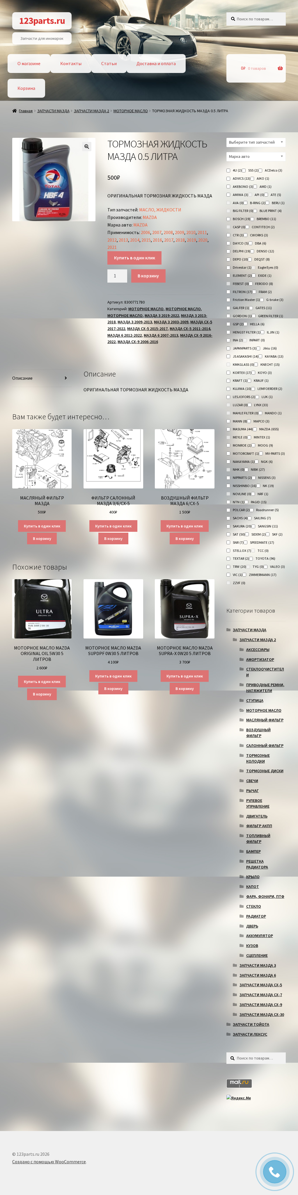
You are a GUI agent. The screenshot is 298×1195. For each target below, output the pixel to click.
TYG (258, 566)
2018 (180, 240)
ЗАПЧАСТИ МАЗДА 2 (91, 110)
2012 (112, 240)
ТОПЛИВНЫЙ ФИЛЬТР (258, 838)
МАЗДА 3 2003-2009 (171, 321)
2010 (191, 232)
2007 (157, 232)
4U (237, 170)
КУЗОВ (252, 945)
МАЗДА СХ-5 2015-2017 (147, 328)
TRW (239, 566)
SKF (277, 534)
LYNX (261, 405)
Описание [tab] (22, 378)
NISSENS (267, 477)
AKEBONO (243, 186)
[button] (86, 146)
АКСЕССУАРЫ (257, 649)
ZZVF (239, 583)
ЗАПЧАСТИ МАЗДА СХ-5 (261, 984)
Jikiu (270, 348)
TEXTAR (241, 558)
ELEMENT (242, 275)
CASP (239, 227)
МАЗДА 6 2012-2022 (124, 335)
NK (268, 486)
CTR (238, 235)
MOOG (265, 445)
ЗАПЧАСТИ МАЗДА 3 (258, 965)
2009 (179, 232)
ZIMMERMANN (262, 574)
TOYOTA (265, 558)
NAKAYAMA (244, 461)
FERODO (264, 283)
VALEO (277, 566)
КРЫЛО (253, 876)
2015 (146, 240)
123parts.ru (42, 20)
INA (238, 340)
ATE (276, 194)
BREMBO (266, 219)
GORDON (242, 316)
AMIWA (240, 194)
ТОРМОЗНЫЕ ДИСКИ (264, 770)
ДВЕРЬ (252, 926)
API (259, 194)
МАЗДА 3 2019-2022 (162, 315)
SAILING (262, 518)
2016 (157, 240)
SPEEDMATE (262, 542)
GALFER (241, 308)
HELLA (257, 324)
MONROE (242, 445)
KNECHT (270, 364)
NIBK (258, 469)
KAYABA (274, 356)
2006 (145, 232)
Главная (26, 110)
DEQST (262, 259)
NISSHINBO (244, 486)
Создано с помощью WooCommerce (49, 1161)
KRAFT (240, 380)
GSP (238, 324)
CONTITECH (263, 227)
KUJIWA (242, 388)
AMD (266, 186)
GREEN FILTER (270, 316)
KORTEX (242, 372)
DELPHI (241, 251)
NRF (263, 494)
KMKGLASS (243, 364)
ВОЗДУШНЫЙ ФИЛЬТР (258, 732)
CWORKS (259, 235)
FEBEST (241, 283)
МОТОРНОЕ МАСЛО (130, 110)
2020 (202, 240)
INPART (257, 340)
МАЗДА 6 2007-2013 (161, 335)
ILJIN (273, 332)
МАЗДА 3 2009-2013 (135, 321)
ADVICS (241, 178)
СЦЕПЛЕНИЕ (257, 955)
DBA (260, 243)
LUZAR (240, 405)
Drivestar (242, 267)
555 (253, 170)
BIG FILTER (243, 210)
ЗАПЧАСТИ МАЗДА (53, 110)
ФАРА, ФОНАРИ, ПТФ (265, 896)
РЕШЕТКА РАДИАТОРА (257, 864)
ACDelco (273, 170)
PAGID (259, 502)
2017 (168, 240)
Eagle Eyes (268, 267)
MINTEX (262, 437)
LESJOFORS (244, 397)
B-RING (257, 203)
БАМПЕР (253, 851)
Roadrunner (267, 510)
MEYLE (240, 437)
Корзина (26, 88)
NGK (267, 461)
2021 (112, 247)
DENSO (265, 251)
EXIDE (265, 275)
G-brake (274, 299)
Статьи (109, 63)
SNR (238, 542)
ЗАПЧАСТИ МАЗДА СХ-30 (262, 1014)
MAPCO (261, 421)
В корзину (148, 276)
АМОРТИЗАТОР (260, 659)
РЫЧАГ (252, 790)
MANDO (273, 413)
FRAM (265, 292)
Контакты (70, 63)
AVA (238, 203)
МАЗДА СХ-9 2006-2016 (138, 341)
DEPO (240, 259)
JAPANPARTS (244, 348)
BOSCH (241, 219)
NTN (238, 502)
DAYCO (241, 243)
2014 (134, 240)
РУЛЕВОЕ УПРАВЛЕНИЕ (257, 803)
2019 (191, 240)
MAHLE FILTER (245, 413)
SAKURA (242, 526)
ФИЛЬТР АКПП (259, 825)
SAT (239, 534)
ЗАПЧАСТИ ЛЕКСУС (250, 1034)
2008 (168, 232)
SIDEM (258, 534)
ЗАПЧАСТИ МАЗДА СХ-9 (261, 1004)
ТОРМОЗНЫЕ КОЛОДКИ (258, 758)
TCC (263, 550)
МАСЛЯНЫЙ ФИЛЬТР (264, 720)
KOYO (265, 372)
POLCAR (241, 510)
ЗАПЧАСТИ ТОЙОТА (251, 1024)
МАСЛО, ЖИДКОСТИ (160, 210)
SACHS (240, 518)
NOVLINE (242, 494)
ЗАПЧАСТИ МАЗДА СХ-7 (261, 994)
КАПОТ (252, 886)
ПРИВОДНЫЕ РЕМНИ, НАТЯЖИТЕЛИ (265, 687)
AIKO (263, 178)
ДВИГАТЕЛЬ (256, 816)
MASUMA (243, 429)
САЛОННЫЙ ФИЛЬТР (264, 745)
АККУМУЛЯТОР (259, 935)
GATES (264, 308)
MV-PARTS (275, 453)
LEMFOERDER (270, 388)
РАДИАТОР (256, 916)
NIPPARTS (242, 477)
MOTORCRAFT (246, 453)
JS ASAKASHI (245, 356)
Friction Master (246, 299)
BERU (278, 203)
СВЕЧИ (252, 780)
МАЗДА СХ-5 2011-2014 (190, 328)
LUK (267, 397)
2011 (202, 232)
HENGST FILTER (246, 332)
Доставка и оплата (156, 63)
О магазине (28, 63)
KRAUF (261, 380)
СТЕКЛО (253, 906)
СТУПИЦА (254, 700)
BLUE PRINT (271, 210)
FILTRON (242, 292)
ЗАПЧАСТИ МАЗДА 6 (258, 975)
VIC (237, 574)
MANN (240, 421)
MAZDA (150, 217)
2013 (123, 240)
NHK (238, 469)
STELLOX (242, 550)
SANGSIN (268, 526)
